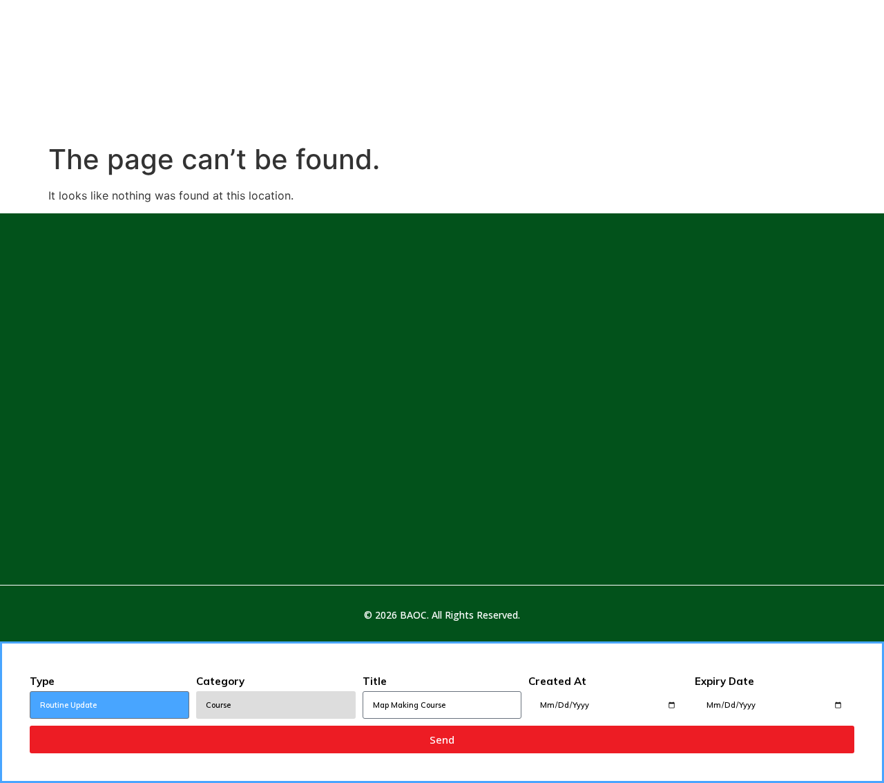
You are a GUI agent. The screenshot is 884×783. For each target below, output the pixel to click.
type (42, 681)
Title (375, 681)
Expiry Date (724, 681)
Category (220, 681)
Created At (557, 681)
